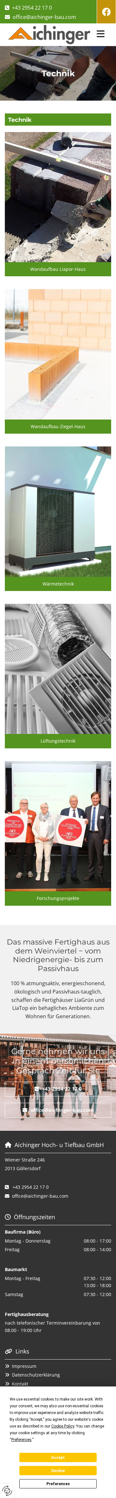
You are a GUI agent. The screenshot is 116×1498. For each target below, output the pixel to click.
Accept (58, 1457)
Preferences (58, 1484)
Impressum (24, 1366)
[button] (102, 34)
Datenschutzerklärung (36, 1375)
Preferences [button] (21, 1439)
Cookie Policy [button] (62, 1426)
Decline (58, 1471)
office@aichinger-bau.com (44, 17)
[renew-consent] (7, 1491)
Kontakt (20, 1384)
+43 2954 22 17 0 (32, 7)
